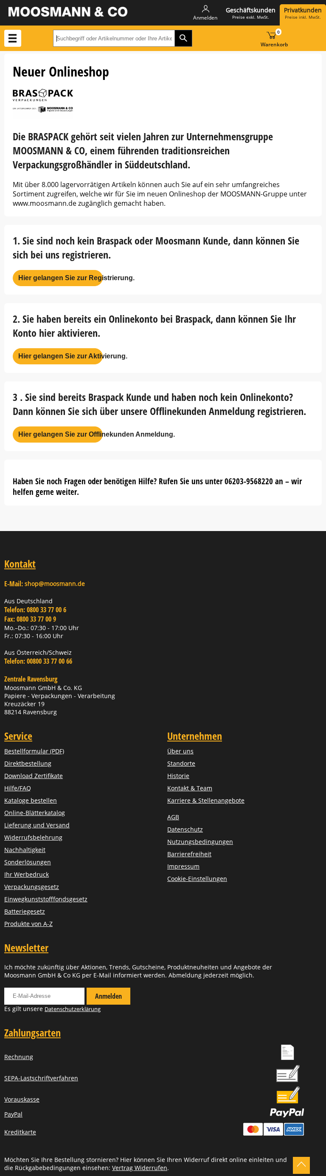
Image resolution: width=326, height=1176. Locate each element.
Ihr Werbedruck (26, 874)
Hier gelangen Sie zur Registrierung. (60, 277)
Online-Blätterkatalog (34, 813)
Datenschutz (185, 829)
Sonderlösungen (27, 862)
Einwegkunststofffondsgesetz (45, 899)
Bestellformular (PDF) (34, 751)
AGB (173, 817)
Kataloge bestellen (30, 800)
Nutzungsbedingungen (200, 842)
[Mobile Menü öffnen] (12, 38)
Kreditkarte (20, 1132)
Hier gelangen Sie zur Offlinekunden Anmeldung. (60, 434)
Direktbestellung (27, 763)
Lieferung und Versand (37, 825)
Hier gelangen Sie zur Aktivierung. (60, 356)
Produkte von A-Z (28, 924)
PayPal (13, 1114)
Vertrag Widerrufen (139, 1168)
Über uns (180, 751)
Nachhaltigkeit (24, 850)
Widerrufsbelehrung (33, 837)
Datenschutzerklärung (73, 1009)
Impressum (183, 866)
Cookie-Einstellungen (197, 879)
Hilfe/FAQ (17, 788)
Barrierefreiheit (189, 854)
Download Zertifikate (33, 776)
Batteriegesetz (24, 911)
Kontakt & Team (189, 788)
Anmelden (108, 996)
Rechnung (18, 1057)
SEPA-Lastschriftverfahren (41, 1078)
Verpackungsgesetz (31, 887)
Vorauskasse (21, 1099)
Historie (178, 776)
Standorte (181, 763)
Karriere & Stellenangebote (205, 800)
